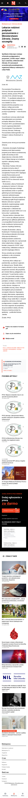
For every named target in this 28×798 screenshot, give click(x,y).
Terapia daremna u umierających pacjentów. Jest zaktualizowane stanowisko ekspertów (11, 578)
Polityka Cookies (6, 767)
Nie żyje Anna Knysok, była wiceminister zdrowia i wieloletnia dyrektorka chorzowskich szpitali (13, 710)
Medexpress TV (6, 750)
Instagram (4, 781)
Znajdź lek (4, 752)
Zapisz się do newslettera (13, 333)
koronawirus (12, 349)
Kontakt (4, 769)
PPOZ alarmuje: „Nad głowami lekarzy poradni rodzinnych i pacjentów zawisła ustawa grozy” (13, 417)
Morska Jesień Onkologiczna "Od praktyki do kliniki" (12, 364)
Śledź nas (5, 772)
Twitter (3, 776)
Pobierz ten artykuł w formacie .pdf (15, 327)
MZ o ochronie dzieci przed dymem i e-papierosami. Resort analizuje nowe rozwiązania (13, 621)
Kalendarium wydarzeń (7, 748)
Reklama (4, 762)
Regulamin (4, 515)
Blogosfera (4, 755)
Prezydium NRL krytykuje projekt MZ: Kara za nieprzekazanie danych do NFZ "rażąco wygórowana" (14, 687)
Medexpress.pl (6, 24)
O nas (4, 758)
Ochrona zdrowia (17, 24)
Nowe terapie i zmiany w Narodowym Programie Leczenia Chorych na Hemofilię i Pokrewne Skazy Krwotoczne (14, 644)
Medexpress (11, 45)
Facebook (4, 778)
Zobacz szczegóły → (8, 370)
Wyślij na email (10, 338)
